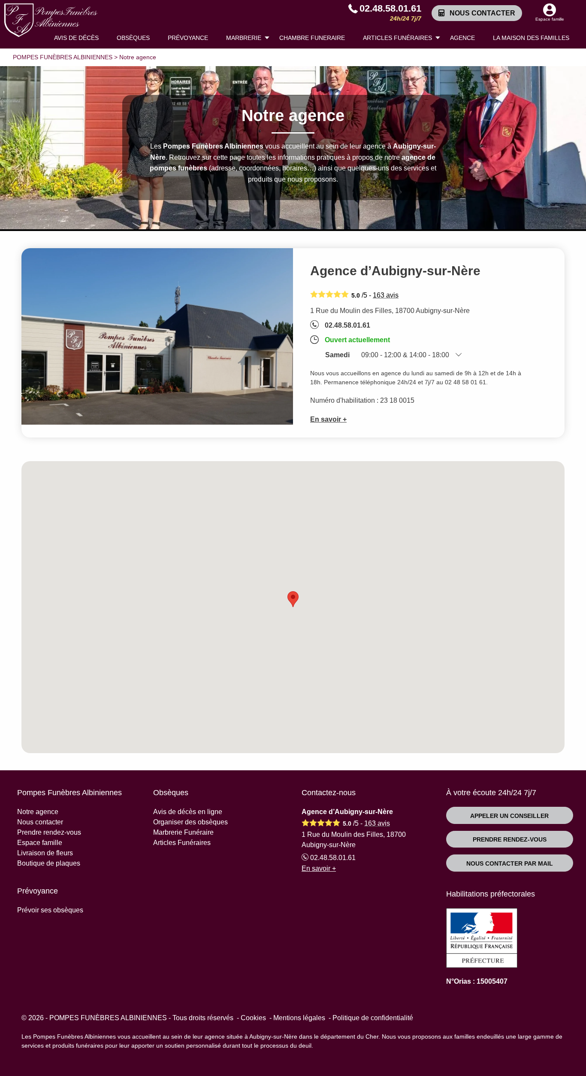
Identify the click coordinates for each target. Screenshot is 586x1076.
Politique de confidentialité (372, 1017)
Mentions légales (299, 1017)
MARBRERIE (243, 37)
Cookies (253, 1017)
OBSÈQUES (133, 37)
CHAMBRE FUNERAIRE (312, 37)
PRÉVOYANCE (188, 37)
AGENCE (462, 37)
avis (386, 295)
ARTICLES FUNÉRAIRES (397, 37)
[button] (293, 599)
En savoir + (328, 419)
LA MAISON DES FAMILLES (531, 37)
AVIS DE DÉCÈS (76, 37)
